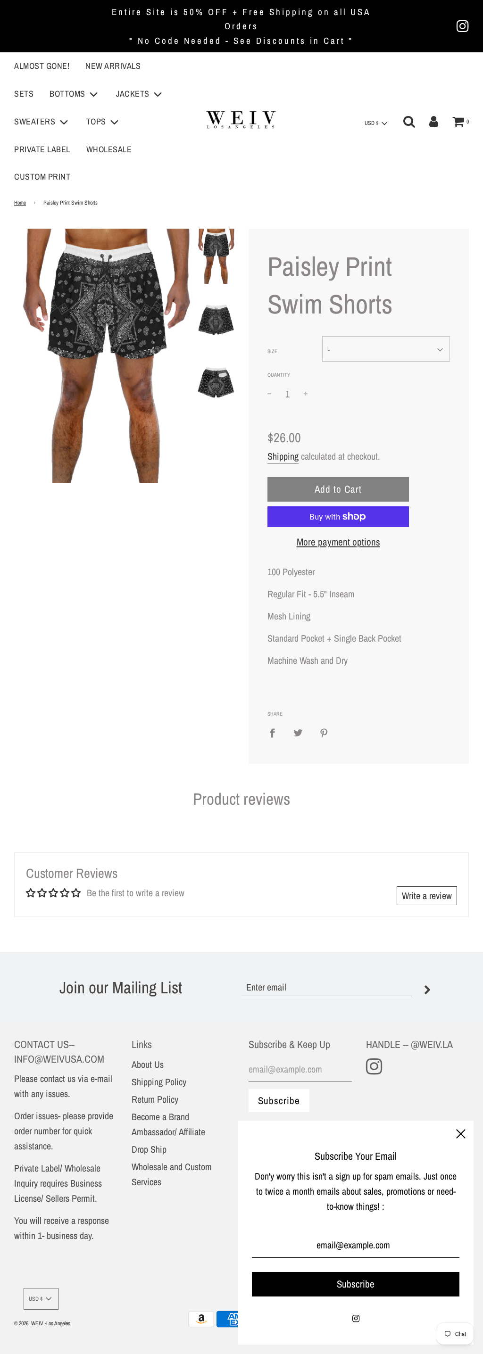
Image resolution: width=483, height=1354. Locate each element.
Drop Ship (149, 1149)
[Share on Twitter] (298, 732)
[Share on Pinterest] (324, 732)
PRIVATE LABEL (42, 149)
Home (20, 202)
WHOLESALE (109, 149)
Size (272, 351)
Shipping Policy (159, 1081)
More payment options (338, 542)
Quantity (278, 375)
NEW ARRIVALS (113, 66)
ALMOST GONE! (41, 66)
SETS (23, 93)
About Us (148, 1064)
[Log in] (433, 121)
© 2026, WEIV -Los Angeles (42, 1323)
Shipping (283, 456)
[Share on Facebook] (275, 732)
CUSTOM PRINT (42, 176)
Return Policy (155, 1099)
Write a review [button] (427, 895)
